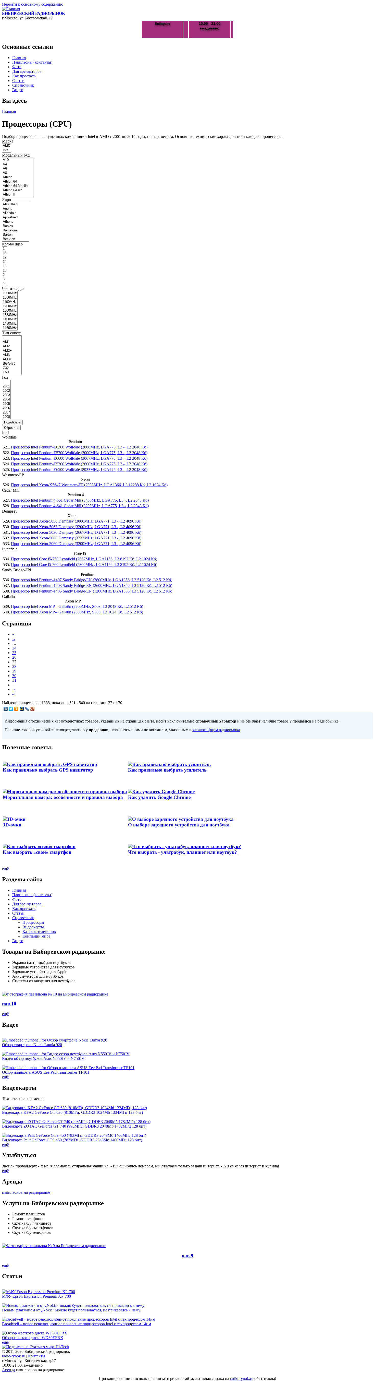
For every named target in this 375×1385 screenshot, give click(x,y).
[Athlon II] (17, 195)
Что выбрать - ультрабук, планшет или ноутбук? (182, 852)
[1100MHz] (9, 302)
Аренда (8, 1370)
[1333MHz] (9, 315)
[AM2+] (11, 351)
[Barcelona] (15, 230)
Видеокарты (33, 927)
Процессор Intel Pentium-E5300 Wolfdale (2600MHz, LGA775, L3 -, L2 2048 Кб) (79, 464)
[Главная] (11, 9)
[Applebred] (15, 217)
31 (14, 680)
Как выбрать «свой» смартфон (37, 852)
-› (13, 689)
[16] (4, 266)
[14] (4, 262)
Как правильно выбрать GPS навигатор (48, 770)
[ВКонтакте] (5, 708)
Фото (16, 67)
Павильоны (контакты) (32, 62)
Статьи (18, 80)
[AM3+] (11, 359)
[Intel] (6, 150)
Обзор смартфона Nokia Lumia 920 (32, 1045)
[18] (4, 270)
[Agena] (15, 209)
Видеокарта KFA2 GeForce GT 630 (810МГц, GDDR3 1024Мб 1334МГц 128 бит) (72, 1112)
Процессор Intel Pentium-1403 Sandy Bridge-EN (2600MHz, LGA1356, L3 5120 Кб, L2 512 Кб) (91, 585)
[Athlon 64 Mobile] (17, 186)
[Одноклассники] (16, 708)
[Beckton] (15, 239)
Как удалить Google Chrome (159, 797)
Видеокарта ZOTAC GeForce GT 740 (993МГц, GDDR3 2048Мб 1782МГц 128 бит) (74, 1126)
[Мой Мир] (21, 708)
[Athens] (15, 222)
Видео (17, 90)
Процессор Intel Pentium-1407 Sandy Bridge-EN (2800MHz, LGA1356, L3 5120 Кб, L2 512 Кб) (91, 580)
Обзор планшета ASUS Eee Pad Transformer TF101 (45, 1072)
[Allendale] (15, 213)
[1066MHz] (9, 297)
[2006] (6, 408)
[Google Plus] (32, 708)
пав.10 (9, 1004)
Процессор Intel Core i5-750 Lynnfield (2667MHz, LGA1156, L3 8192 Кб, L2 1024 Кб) (84, 559)
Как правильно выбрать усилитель (167, 770)
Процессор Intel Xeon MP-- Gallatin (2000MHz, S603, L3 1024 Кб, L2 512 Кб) (77, 612)
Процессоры (33, 922)
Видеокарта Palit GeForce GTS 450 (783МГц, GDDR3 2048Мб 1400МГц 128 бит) (72, 1140)
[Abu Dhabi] (15, 204)
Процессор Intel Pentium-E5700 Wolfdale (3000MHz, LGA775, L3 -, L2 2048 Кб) (79, 453)
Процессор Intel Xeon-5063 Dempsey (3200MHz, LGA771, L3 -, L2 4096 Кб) (76, 527)
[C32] (11, 368)
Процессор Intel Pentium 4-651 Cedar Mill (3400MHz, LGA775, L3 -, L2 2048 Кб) (80, 500)
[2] (4, 275)
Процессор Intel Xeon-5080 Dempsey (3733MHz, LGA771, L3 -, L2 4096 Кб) (76, 538)
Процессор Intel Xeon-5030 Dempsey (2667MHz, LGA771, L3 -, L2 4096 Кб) (76, 532)
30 (14, 675)
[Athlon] (17, 177)
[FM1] (11, 372)
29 (14, 671)
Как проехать (23, 76)
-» (14, 694)
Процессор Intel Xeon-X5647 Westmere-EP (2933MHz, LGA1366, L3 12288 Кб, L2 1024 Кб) (89, 485)
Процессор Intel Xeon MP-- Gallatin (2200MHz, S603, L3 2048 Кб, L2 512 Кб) (77, 606)
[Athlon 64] (17, 182)
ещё (5, 868)
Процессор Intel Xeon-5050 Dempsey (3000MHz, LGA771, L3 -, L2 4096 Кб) (76, 521)
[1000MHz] (9, 293)
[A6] (17, 169)
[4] (4, 283)
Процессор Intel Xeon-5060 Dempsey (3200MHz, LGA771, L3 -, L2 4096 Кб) (76, 543)
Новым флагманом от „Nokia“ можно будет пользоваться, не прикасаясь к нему (71, 1310)
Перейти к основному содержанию (32, 4)
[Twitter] (11, 708)
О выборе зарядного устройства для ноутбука (179, 824)
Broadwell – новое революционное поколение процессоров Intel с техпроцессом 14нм (76, 1324)
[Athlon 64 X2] (17, 190)
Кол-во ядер (12, 244)
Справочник (23, 85)
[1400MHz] (9, 319)
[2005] (6, 404)
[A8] (17, 173)
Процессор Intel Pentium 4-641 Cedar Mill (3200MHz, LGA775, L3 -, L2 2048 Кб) (80, 506)
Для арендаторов (27, 71)
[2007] (6, 412)
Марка (7, 141)
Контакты (36, 1356)
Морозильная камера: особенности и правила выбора (63, 797)
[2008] (6, 417)
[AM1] (11, 342)
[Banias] (15, 226)
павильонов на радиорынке (26, 1192)
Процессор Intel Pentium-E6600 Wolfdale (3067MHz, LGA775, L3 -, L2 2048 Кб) (79, 458)
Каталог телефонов (39, 931)
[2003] (6, 395)
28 (14, 666)
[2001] (6, 386)
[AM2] (11, 346)
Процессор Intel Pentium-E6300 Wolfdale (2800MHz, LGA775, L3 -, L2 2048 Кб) (79, 447)
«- (14, 634)
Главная (19, 57)
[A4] (17, 164)
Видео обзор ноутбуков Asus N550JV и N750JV (43, 1058)
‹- (13, 639)
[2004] (6, 399)
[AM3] (11, 355)
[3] (4, 279)
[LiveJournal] (27, 708)
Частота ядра (13, 288)
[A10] (17, 160)
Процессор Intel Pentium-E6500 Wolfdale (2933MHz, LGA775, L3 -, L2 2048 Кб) (79, 469)
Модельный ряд (16, 155)
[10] (4, 253)
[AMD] (6, 146)
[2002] (6, 391)
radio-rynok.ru (13, 1356)
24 (14, 648)
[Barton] (15, 235)
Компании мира (36, 936)
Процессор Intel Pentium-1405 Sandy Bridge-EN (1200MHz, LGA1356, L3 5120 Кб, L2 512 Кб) (91, 591)
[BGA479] (11, 364)
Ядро (6, 199)
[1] (4, 249)
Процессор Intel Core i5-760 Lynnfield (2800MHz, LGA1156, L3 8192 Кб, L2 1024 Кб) (84, 564)
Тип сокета (11, 333)
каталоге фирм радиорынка (216, 730)
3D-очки (12, 824)
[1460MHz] (9, 328)
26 (14, 657)
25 (14, 652)
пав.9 (187, 1255)
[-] (11, 338)
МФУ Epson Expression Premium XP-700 (36, 1296)
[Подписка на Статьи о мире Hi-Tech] (35, 1347)
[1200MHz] (9, 306)
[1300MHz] (9, 311)
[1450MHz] (9, 324)
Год (5, 377)
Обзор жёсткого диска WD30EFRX (32, 1337)
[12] (4, 257)
